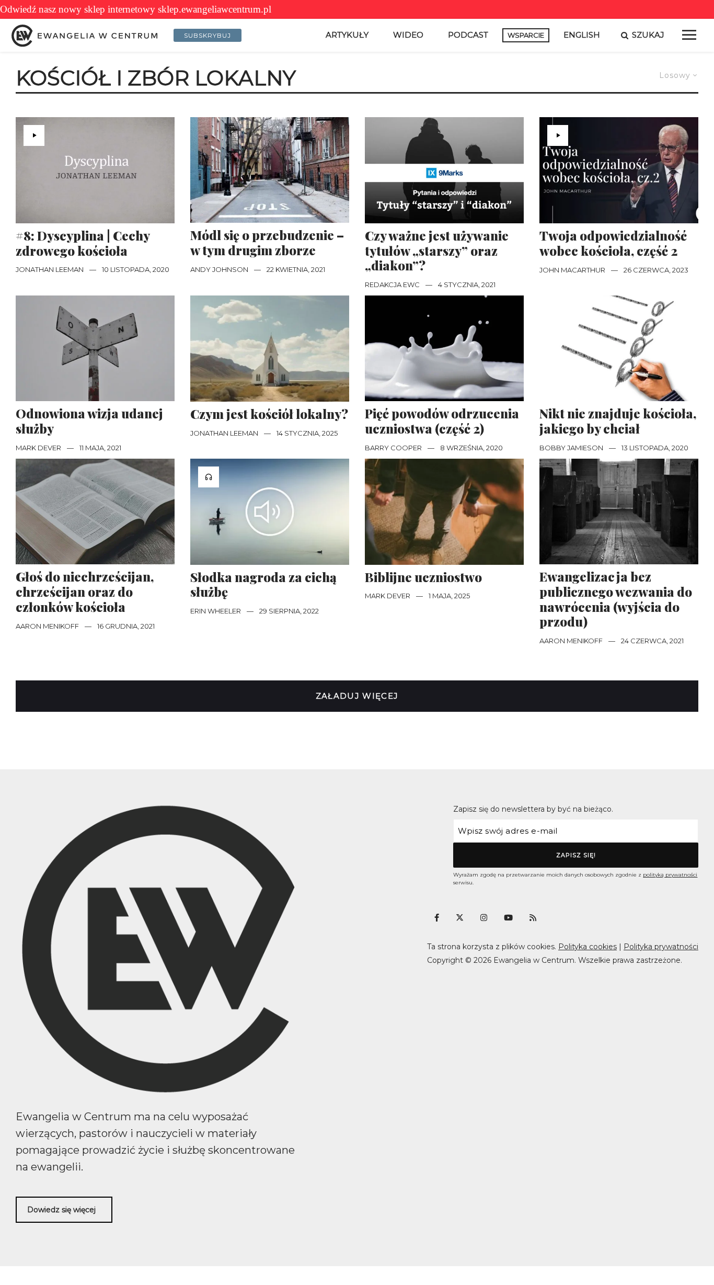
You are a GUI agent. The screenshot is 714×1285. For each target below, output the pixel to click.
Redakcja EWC (392, 284)
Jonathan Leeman (50, 269)
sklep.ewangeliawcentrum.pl (214, 9)
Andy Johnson (219, 269)
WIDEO (408, 35)
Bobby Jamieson (571, 448)
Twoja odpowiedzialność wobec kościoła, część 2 (613, 243)
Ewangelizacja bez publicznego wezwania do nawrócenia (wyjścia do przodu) (615, 599)
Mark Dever (38, 448)
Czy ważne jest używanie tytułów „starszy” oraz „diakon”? (437, 250)
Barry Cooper (393, 448)
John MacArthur (572, 270)
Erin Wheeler (215, 611)
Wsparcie (526, 35)
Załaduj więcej (357, 696)
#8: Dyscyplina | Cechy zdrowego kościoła (82, 243)
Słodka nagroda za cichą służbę (263, 585)
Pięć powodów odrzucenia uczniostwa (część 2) (442, 421)
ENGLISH (581, 35)
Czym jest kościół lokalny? (269, 414)
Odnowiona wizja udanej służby (89, 421)
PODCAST (468, 35)
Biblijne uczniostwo (423, 577)
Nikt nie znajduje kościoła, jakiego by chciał (617, 421)
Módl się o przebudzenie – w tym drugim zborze (267, 243)
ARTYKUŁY (347, 35)
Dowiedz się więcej (61, 1209)
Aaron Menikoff (47, 626)
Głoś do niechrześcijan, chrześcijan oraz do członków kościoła (85, 591)
